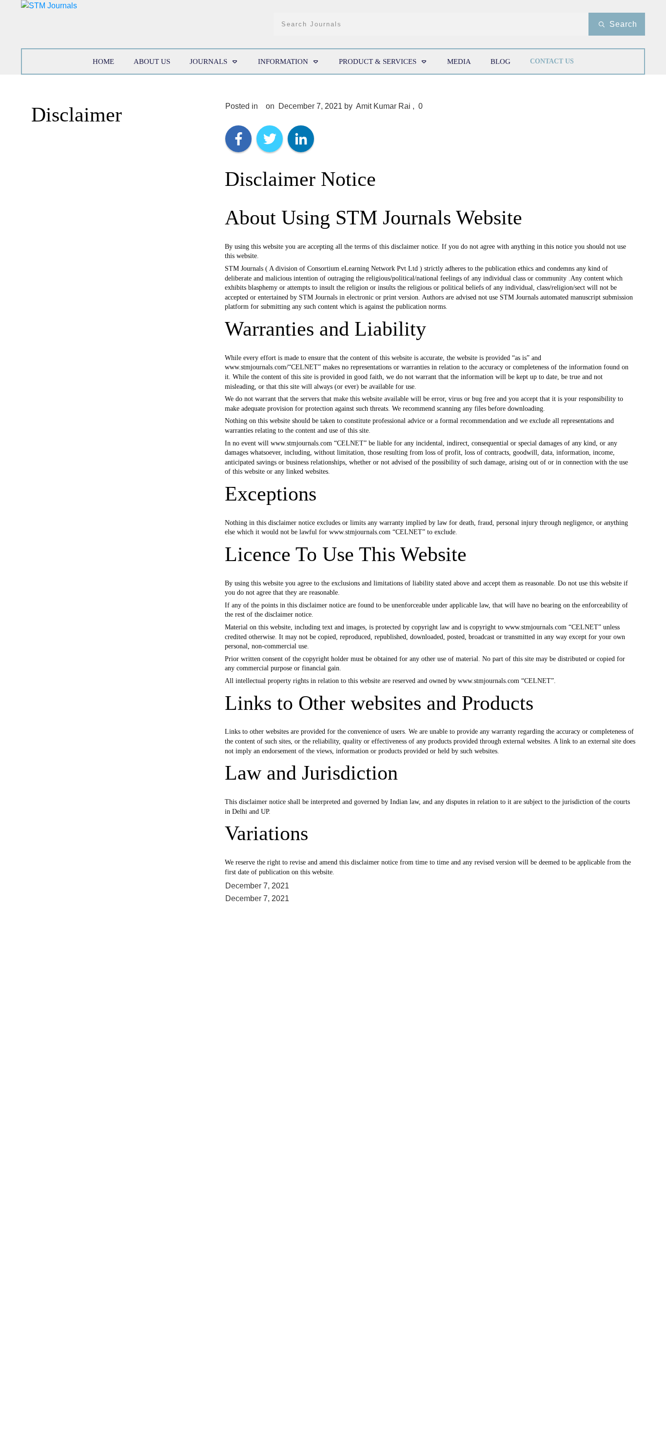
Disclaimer (76, 114)
